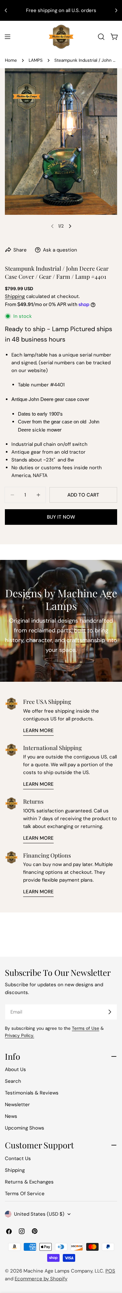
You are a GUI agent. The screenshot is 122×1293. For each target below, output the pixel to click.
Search (13, 1081)
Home (11, 60)
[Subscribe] (109, 1012)
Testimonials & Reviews (32, 1093)
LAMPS (36, 60)
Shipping (15, 296)
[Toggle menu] (7, 36)
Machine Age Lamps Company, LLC (63, 1271)
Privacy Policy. (19, 1035)
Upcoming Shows (24, 1128)
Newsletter (17, 1104)
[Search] (101, 36)
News (11, 1116)
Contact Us (18, 1158)
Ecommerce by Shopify (41, 1278)
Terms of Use (85, 1028)
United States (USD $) (39, 1214)
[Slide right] (70, 226)
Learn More (38, 730)
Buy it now (61, 517)
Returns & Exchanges (29, 1182)
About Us (15, 1069)
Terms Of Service (25, 1193)
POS (110, 1271)
